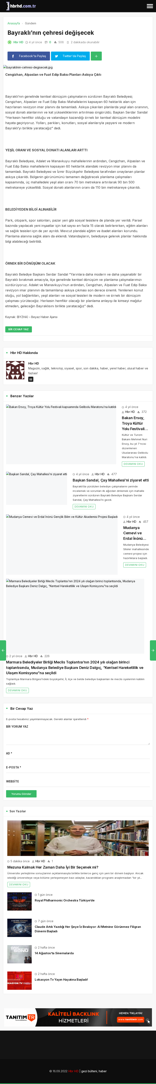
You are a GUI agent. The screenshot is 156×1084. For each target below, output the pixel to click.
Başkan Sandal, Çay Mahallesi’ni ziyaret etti (111, 480)
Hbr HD (18, 42)
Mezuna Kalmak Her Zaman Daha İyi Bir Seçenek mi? (52, 867)
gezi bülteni (89, 1071)
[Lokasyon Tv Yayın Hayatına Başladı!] (19, 980)
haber (103, 1071)
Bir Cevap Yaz (18, 329)
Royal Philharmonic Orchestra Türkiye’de (64, 900)
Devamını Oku (133, 463)
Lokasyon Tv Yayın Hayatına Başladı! (61, 979)
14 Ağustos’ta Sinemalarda (54, 953)
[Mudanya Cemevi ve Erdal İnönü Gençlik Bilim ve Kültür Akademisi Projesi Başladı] (62, 544)
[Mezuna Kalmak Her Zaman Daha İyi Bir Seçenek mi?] (78, 838)
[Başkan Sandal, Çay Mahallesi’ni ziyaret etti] (36, 488)
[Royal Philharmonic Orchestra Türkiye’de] (19, 901)
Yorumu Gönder (21, 793)
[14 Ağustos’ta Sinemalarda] (19, 954)
